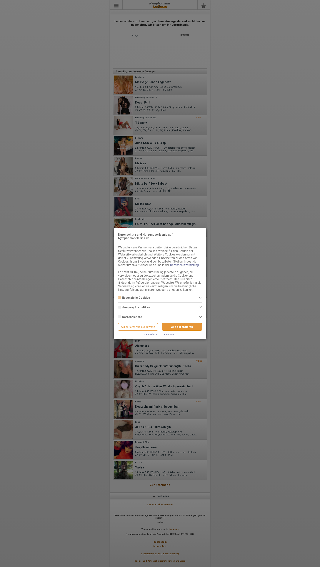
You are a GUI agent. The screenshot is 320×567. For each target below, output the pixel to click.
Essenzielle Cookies (136, 297)
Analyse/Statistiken (136, 307)
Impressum (168, 334)
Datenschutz (150, 334)
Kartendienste (132, 317)
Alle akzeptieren (182, 327)
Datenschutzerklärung (184, 265)
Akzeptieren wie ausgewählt (138, 327)
